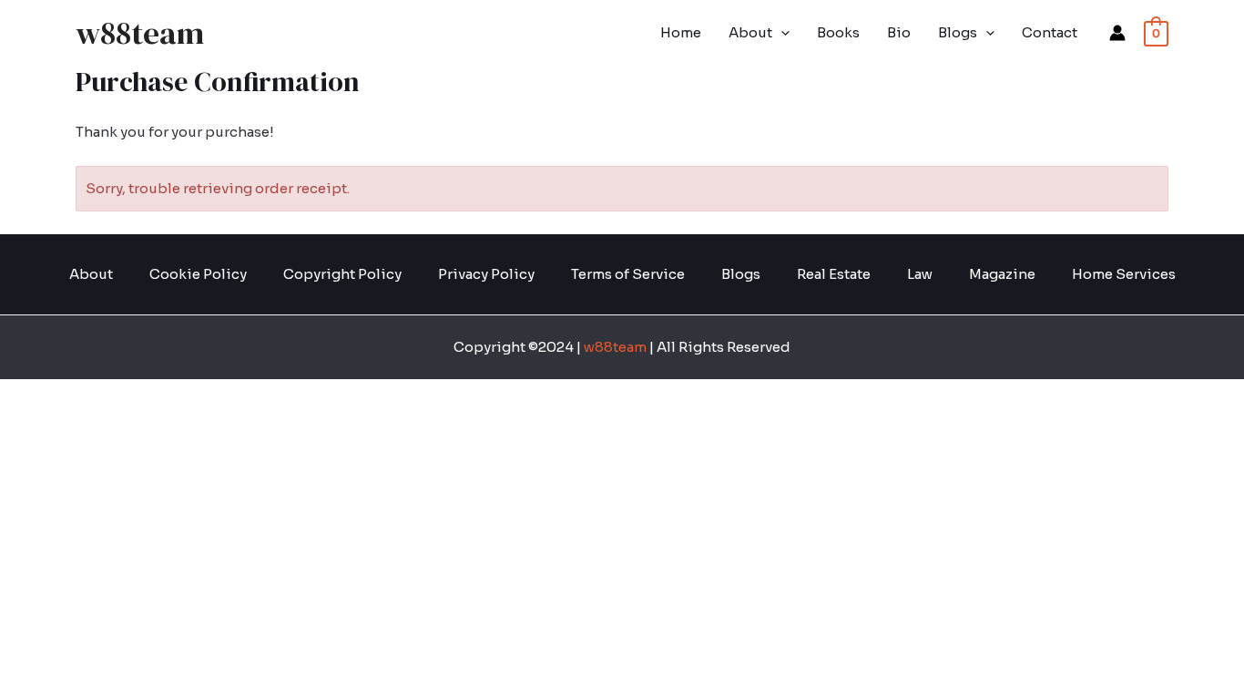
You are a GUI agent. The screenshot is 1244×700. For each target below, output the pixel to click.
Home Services (1124, 274)
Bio (899, 32)
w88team (140, 33)
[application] (781, 33)
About (750, 32)
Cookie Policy (198, 274)
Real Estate (834, 274)
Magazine (1002, 274)
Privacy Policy (486, 274)
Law (920, 274)
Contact (1049, 32)
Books (838, 32)
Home (680, 32)
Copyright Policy (342, 274)
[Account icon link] (1117, 33)
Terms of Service (628, 274)
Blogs (957, 32)
